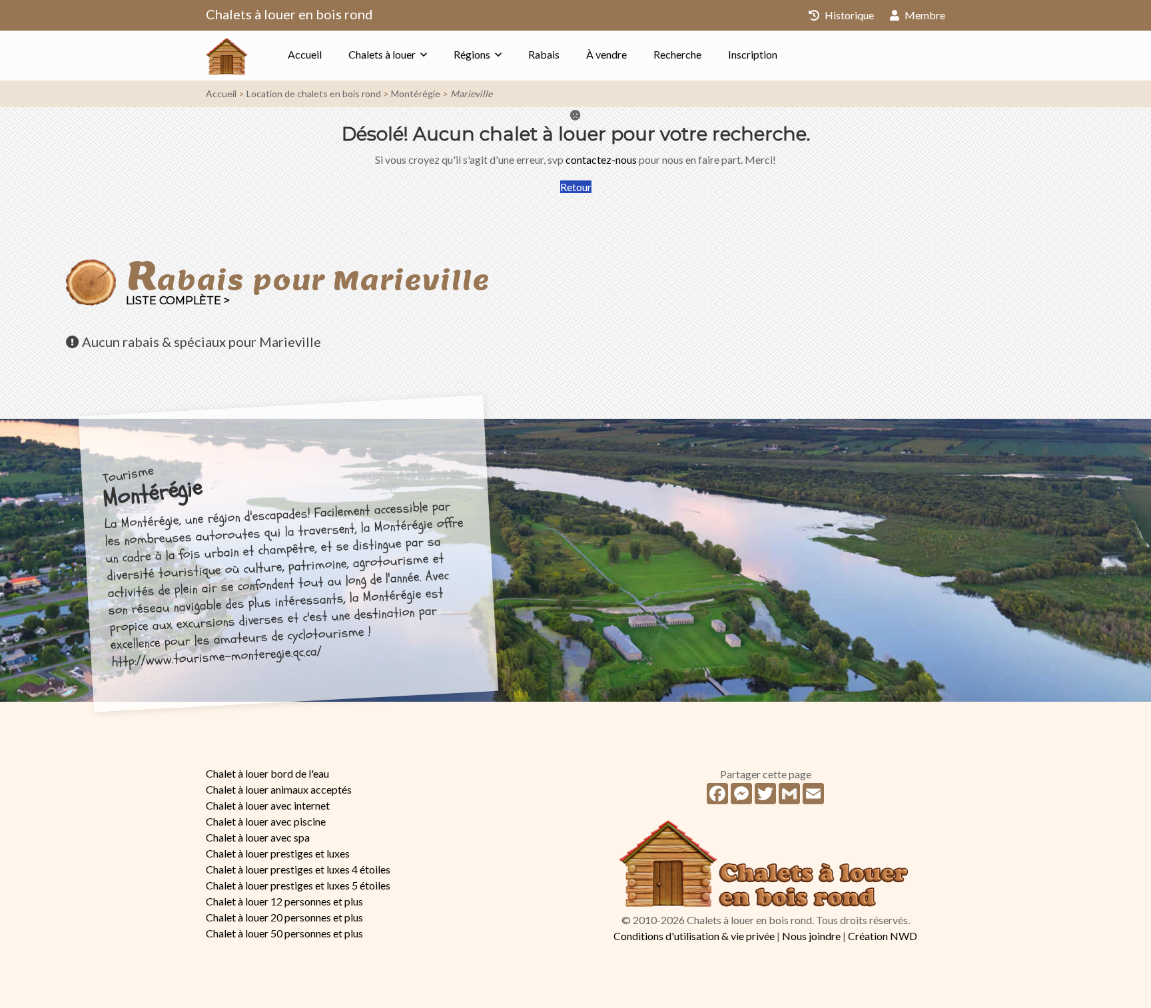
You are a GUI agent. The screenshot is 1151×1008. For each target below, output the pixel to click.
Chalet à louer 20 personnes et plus (284, 917)
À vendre (606, 54)
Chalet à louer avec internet (268, 805)
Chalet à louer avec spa (258, 837)
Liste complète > (178, 300)
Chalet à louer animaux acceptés (279, 789)
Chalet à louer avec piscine (266, 821)
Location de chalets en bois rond (313, 93)
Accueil (305, 54)
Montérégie (415, 93)
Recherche (677, 54)
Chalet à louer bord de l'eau (267, 773)
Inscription (752, 54)
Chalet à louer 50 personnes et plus (284, 933)
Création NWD (882, 935)
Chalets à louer (382, 54)
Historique (848, 15)
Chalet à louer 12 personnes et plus (284, 901)
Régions (472, 54)
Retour (575, 186)
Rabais (544, 54)
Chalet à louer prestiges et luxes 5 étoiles (298, 885)
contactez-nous (601, 159)
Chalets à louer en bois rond (289, 14)
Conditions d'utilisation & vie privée (694, 935)
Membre (924, 15)
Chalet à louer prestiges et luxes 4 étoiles (298, 869)
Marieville (471, 93)
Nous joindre (811, 935)
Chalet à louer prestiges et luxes (278, 853)
